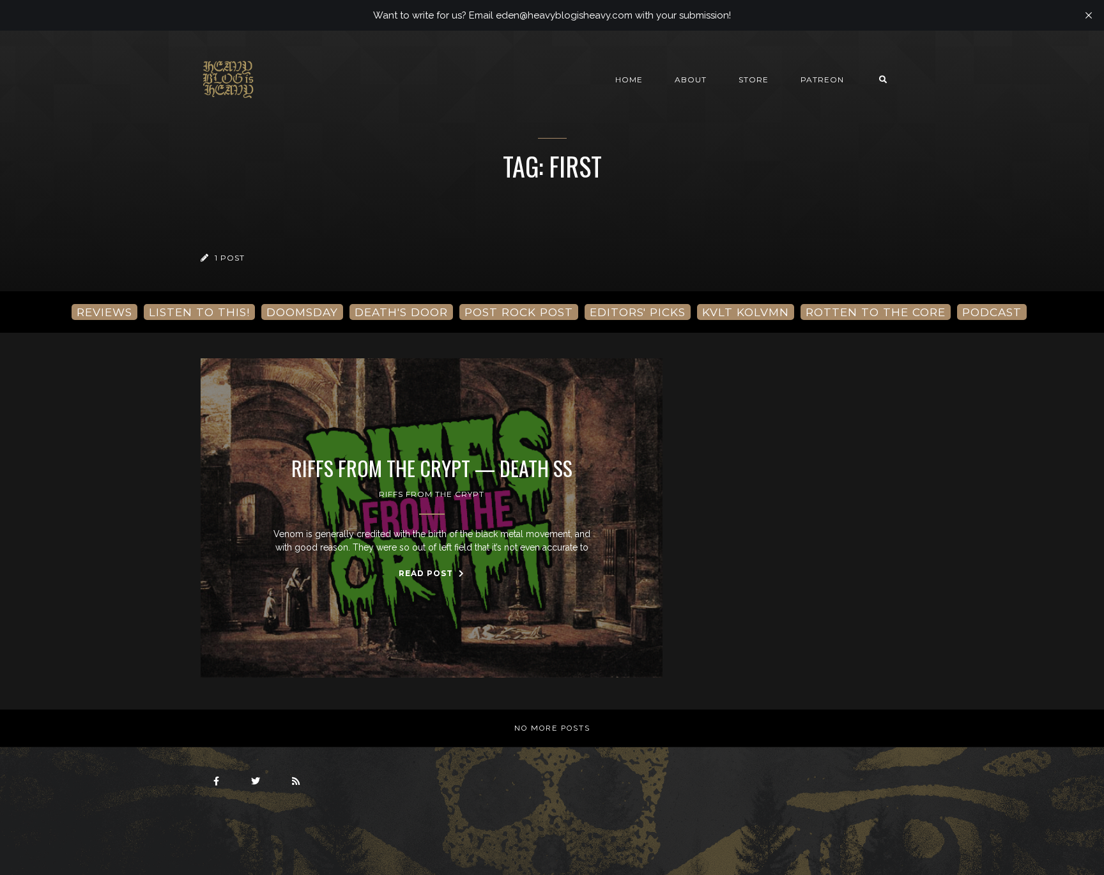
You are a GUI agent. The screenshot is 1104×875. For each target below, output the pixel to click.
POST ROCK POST (518, 312)
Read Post (427, 573)
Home (629, 79)
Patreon (822, 79)
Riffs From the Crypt (431, 494)
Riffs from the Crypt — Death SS (431, 468)
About (691, 79)
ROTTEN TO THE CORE (876, 312)
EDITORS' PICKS (638, 312)
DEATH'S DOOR (401, 312)
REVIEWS (104, 312)
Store (754, 79)
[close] (1088, 15)
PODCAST (992, 312)
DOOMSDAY (302, 312)
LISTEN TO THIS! (199, 312)
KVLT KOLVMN (745, 312)
